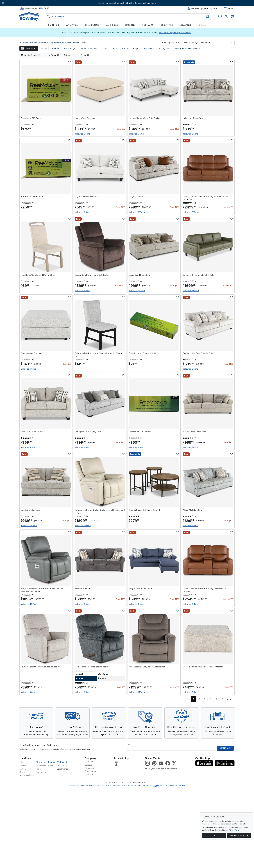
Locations (25, 758)
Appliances (72, 25)
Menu (230, 8)
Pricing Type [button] (164, 48)
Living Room (53, 42)
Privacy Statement (118, 786)
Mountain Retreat (38, 42)
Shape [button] (136, 48)
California (62, 762)
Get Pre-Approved (199, 8)
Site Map (181, 786)
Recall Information (81, 786)
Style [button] (115, 48)
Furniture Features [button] (88, 48)
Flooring (130, 25)
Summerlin (41, 772)
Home (71, 786)
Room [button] (125, 48)
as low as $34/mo (191, 290)
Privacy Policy (234, 830)
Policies (108, 786)
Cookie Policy (146, 786)
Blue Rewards (91, 771)
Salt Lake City (30, 8)
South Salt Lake (26, 775)
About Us (89, 774)
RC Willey (23, 42)
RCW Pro (89, 761)
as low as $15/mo (82, 134)
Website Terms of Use (97, 786)
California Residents (133, 786)
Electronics (92, 25)
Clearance (185, 25)
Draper (22, 765)
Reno (38, 769)
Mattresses (112, 25)
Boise (50, 765)
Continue (225, 748)
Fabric (83, 42)
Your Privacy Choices (239, 835)
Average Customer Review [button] (187, 48)
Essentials (167, 25)
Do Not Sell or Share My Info (167, 786)
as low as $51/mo (190, 604)
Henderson (41, 765)
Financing (89, 768)
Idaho (51, 762)
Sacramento (62, 769)
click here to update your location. (175, 32)
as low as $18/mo (28, 692)
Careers (88, 765)
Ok (214, 835)
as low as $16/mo (82, 447)
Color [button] (105, 48)
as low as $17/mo (136, 134)
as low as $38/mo (83, 525)
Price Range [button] (69, 48)
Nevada (40, 762)
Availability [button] (149, 48)
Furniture (53, 25)
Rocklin (60, 765)
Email (129, 744)
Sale (203, 25)
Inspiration (148, 25)
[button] (26, 3)
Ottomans (75, 42)
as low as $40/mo (137, 692)
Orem (22, 772)
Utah (22, 762)
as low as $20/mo (137, 212)
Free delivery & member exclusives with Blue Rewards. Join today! (127, 3)
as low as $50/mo (191, 212)
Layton (22, 769)
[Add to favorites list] (69, 62)
